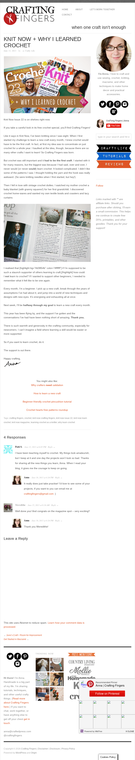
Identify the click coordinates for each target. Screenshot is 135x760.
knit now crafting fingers (44, 418)
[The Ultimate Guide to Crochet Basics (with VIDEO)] (42, 694)
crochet (27, 418)
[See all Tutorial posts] (114, 155)
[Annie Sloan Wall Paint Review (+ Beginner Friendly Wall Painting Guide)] (56, 679)
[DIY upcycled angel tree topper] (42, 665)
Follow (99, 185)
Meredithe (20, 505)
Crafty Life (30, 50)
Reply (50, 447)
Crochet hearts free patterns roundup (47, 409)
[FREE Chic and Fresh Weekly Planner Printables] (42, 679)
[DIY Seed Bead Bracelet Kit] (56, 665)
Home (65, 9)
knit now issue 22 (64, 418)
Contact (67, 15)
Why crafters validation (47, 385)
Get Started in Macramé (15, 639)
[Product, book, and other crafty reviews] (114, 164)
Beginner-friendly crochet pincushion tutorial (47, 401)
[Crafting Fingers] (29, 15)
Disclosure (55, 749)
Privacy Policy (68, 749)
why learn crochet (66, 422)
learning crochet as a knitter (44, 422)
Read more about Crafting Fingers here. (16, 702)
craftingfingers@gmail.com (39, 493)
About (79, 9)
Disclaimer (43, 749)
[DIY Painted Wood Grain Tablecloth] (56, 694)
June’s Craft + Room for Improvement (24, 635)
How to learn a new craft (47, 393)
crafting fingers (16, 418)
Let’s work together (102, 9)
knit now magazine (21, 422)
